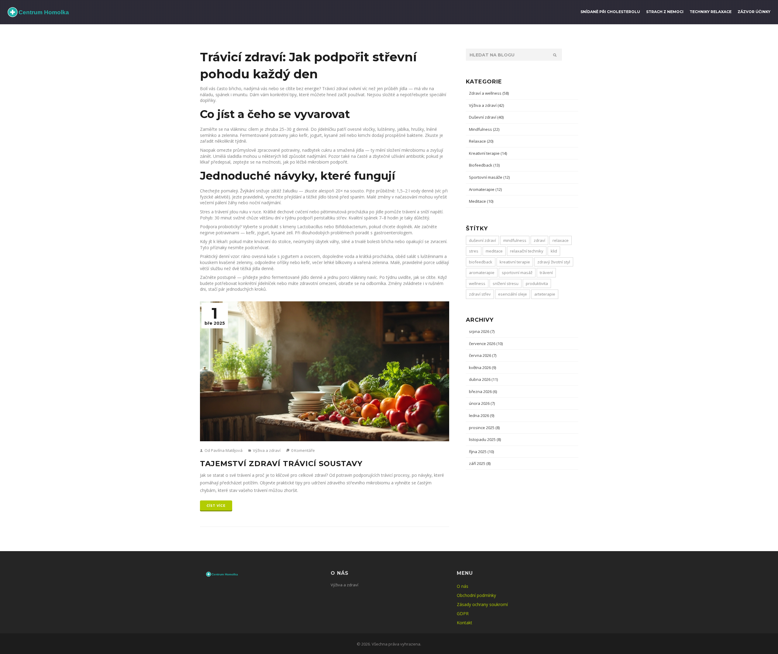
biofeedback (480, 262)
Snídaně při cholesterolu (610, 11)
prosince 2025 (484, 427)
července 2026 (486, 343)
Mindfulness (484, 129)
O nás (462, 586)
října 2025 (481, 451)
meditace (494, 251)
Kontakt (464, 622)
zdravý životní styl (553, 262)
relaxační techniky (526, 251)
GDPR (463, 613)
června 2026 (482, 355)
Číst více (216, 506)
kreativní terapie (515, 262)
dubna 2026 (483, 379)
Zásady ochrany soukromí (482, 604)
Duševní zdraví (486, 117)
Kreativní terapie (488, 153)
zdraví (539, 240)
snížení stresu (505, 283)
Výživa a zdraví (266, 450)
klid (554, 251)
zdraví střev (480, 294)
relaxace (561, 240)
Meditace (481, 201)
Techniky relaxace (711, 11)
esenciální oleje (512, 294)
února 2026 (482, 403)
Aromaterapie (485, 189)
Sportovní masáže (489, 177)
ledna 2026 (481, 415)
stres (473, 251)
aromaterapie (481, 272)
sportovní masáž (517, 272)
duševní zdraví (482, 240)
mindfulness (514, 240)
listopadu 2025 (485, 439)
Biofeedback (484, 165)
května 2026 (482, 367)
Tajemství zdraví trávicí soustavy (281, 463)
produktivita (537, 283)
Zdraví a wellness (489, 93)
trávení (546, 272)
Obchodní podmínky (476, 595)
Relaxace (481, 141)
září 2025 (480, 463)
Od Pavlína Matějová (223, 450)
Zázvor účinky (754, 11)
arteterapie (544, 294)
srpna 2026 (481, 331)
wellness (477, 283)
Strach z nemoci (664, 11)
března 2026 (483, 391)
